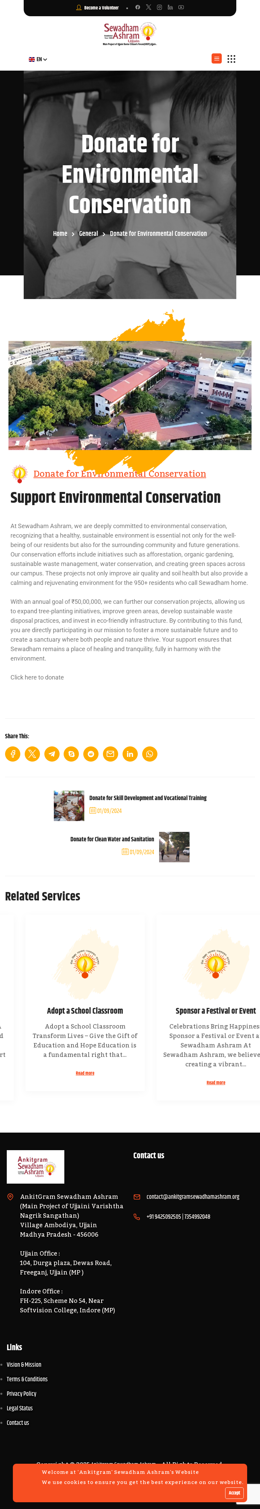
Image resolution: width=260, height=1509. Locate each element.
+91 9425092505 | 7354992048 (178, 1217)
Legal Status (20, 1408)
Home (60, 234)
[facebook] (12, 754)
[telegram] (52, 754)
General (88, 234)
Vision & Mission (24, 1365)
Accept (234, 1493)
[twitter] (32, 754)
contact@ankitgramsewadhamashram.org (193, 1197)
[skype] (71, 754)
